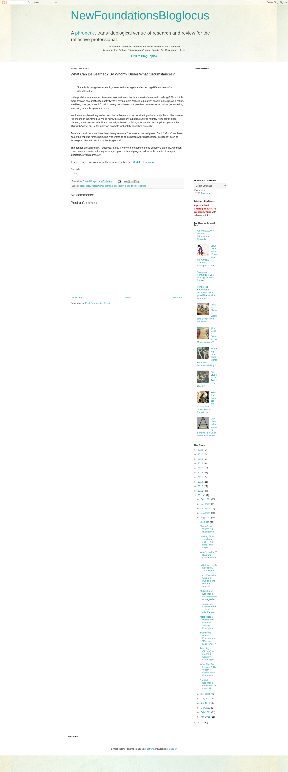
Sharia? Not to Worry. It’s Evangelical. (207, 529)
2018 (201, 463)
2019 (201, 459)
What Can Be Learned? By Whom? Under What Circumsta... (208, 670)
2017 (201, 468)
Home (128, 297)
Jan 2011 (205, 716)
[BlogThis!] (128, 181)
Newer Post (78, 297)
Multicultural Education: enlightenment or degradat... (208, 595)
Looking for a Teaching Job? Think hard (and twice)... (207, 542)
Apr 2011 (205, 703)
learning (109, 186)
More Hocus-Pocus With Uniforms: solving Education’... (207, 622)
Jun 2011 (205, 694)
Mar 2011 (205, 707)
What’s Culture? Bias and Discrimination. (208, 556)
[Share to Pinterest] (138, 181)
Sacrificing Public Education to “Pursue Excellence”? (208, 638)
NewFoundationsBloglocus (140, 15)
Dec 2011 (205, 499)
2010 (201, 722)
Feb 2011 (205, 712)
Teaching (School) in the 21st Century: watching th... (208, 654)
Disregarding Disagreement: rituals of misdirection (208, 608)
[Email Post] (119, 181)
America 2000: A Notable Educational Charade (205, 234)
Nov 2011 (205, 504)
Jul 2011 (205, 522)
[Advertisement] (127, 286)
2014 (201, 481)
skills (127, 186)
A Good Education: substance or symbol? (208, 684)
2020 (201, 454)
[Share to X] (132, 181)
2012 (201, 490)
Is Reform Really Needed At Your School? (208, 568)
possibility (119, 186)
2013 (201, 486)
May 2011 (206, 698)
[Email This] (125, 181)
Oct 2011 (205, 508)
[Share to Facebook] (135, 181)
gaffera (150, 748)
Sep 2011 (205, 513)
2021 (201, 449)
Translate (205, 193)
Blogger (172, 748)
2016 (201, 472)
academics (85, 186)
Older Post (177, 297)
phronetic (85, 33)
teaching (142, 186)
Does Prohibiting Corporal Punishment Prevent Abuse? (208, 581)
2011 (200, 495)
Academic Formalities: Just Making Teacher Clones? (205, 276)
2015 (201, 477)
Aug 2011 (205, 517)
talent (133, 186)
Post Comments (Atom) (97, 303)
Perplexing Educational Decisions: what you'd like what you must (206, 292)
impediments (98, 186)
